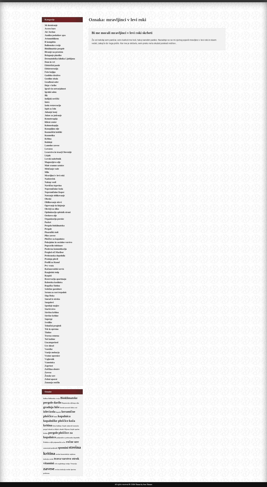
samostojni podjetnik (50, 448)
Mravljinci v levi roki (54, 175)
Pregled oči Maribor (54, 252)
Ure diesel (49, 346)
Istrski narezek (65, 407)
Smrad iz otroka (52, 299)
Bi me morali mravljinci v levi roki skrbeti (122, 33)
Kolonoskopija (51, 125)
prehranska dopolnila (72, 437)
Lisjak (48, 155)
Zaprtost (49, 366)
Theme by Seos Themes (144, 484)
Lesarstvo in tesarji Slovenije (58, 152)
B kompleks (50, 42)
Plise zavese (50, 235)
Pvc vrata (49, 265)
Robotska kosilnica (53, 282)
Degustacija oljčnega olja (70, 403)
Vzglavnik (49, 359)
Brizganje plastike (53, 55)
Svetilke (48, 322)
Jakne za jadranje (53, 115)
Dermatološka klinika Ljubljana (60, 58)
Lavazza (49, 149)
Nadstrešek (50, 179)
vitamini (48, 463)
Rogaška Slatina (52, 285)
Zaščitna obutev (52, 369)
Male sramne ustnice (54, 165)
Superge (48, 319)
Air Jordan (50, 32)
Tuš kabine (50, 339)
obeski (62, 429)
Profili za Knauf (52, 262)
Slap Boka (49, 295)
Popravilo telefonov (54, 245)
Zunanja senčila (52, 382)
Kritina (48, 139)
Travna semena (52, 336)
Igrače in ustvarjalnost (55, 88)
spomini (63, 447)
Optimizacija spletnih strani (58, 212)
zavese (48, 468)
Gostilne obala (51, 78)
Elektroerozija (51, 68)
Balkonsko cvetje (53, 45)
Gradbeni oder (52, 82)
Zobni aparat (51, 379)
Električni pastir (52, 65)
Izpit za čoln (50, 109)
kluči (55, 416)
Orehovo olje (51, 215)
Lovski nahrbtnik (53, 159)
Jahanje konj (51, 112)
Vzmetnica (50, 362)
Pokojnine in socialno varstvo (58, 242)
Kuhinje (48, 142)
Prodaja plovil (51, 259)
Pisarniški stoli (51, 232)
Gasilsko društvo (52, 75)
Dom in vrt (50, 62)
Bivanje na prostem (54, 52)
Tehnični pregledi (53, 326)
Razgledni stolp (52, 272)
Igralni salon (50, 92)
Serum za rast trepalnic (56, 292)
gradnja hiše (51, 407)
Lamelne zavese (52, 145)
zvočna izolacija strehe (62, 469)
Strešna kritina (52, 312)
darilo (57, 402)
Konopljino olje (52, 129)
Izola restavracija (53, 105)
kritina (47, 425)
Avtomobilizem (52, 38)
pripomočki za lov (59, 442)
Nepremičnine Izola (54, 189)
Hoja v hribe (50, 85)
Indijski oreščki (52, 99)
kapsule (58, 412)
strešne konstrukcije (62, 454)
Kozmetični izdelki (53, 132)
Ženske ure (50, 376)
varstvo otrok (70, 458)
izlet (46, 411)
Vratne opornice (52, 356)
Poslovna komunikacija (56, 249)
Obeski (48, 199)
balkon (45, 398)
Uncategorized (51, 342)
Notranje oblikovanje (55, 195)
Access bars (50, 28)
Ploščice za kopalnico (54, 239)
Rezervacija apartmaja (55, 279)
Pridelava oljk (48, 442)
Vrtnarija (74, 463)
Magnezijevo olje (52, 162)
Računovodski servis (54, 269)
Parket (48, 222)
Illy (46, 95)
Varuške (49, 349)
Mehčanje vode (52, 169)
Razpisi (48, 275)
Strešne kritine (51, 316)
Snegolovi (49, 302)
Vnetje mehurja (52, 352)
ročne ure (72, 441)
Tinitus (48, 332)
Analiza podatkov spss (55, 35)
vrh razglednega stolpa (62, 463)
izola (52, 411)
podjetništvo (60, 437)
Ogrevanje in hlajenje (55, 205)
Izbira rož (74, 407)
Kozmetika (50, 135)
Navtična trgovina (53, 185)
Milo (47, 172)
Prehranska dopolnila (55, 255)
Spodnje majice (52, 305)
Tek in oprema (51, 329)
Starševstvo (50, 309)
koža (72, 420)
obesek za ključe (53, 429)
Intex (47, 102)
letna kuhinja (57, 426)
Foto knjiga (50, 72)
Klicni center (51, 122)
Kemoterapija (51, 119)
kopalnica (64, 416)
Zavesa (48, 372)
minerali (69, 426)
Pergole (48, 229)
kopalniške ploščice (55, 420)
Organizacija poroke (54, 219)
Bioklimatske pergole (54, 48)
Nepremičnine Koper (54, 192)
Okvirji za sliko (52, 209)
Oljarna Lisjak (69, 429)
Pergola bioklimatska (55, 225)
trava (57, 458)
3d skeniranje (51, 25)
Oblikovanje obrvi (53, 202)
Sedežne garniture (53, 289)
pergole (53, 432)
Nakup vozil (50, 182)
